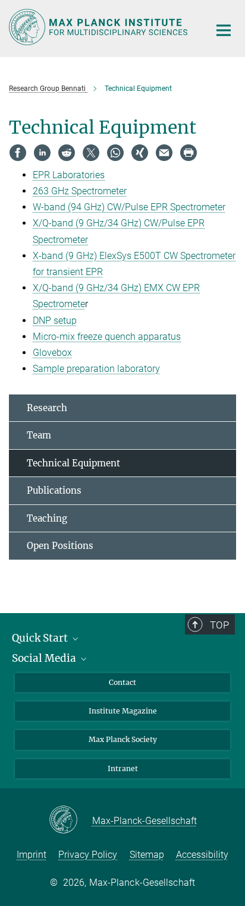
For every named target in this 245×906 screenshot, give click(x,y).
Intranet (123, 768)
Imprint (31, 854)
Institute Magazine (123, 710)
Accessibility (202, 854)
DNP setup (55, 320)
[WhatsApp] (115, 153)
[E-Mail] (164, 153)
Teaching (47, 518)
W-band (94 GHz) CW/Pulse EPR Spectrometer (129, 207)
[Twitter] (91, 153)
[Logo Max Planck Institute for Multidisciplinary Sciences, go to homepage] (100, 27)
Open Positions (60, 545)
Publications (54, 490)
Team (39, 435)
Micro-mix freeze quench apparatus (107, 336)
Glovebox (52, 352)
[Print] (188, 153)
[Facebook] (18, 153)
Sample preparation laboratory (96, 368)
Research (47, 407)
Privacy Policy (87, 854)
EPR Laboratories (69, 175)
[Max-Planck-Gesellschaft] (70, 820)
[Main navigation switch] (223, 30)
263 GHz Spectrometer (80, 191)
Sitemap (147, 854)
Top (219, 625)
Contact (122, 682)
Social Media (45, 658)
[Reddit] (67, 153)
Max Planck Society (123, 739)
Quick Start (41, 638)
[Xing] (140, 153)
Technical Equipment (73, 463)
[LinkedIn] (42, 153)
